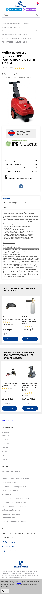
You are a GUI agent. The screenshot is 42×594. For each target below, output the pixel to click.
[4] (21, 68)
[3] (19, 68)
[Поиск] (37, 15)
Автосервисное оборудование (14, 506)
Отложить (8, 77)
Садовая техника (9, 518)
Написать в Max (31, 9)
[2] (17, 68)
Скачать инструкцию (24, 77)
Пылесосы (6, 475)
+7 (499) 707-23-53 (9, 546)
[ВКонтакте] (21, 186)
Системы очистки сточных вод (14, 522)
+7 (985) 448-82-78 (9, 551)
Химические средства (10, 490)
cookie (19, 583)
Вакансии (5, 455)
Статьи (4, 459)
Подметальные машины (11, 514)
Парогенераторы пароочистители (15, 479)
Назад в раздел (7, 420)
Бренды (5, 451)
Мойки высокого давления (12, 471)
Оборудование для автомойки (14, 502)
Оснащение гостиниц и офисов (14, 487)
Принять (5, 591)
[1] (15, 68)
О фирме (5, 432)
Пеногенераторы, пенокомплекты (15, 498)
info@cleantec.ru (8, 542)
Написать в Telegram (15, 9)
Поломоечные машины (11, 483)
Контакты (5, 447)
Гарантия (5, 444)
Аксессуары (6, 494)
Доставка (5, 436)
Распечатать (21, 74)
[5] (23, 68)
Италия (34, 171)
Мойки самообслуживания (12, 510)
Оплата (5, 440)
